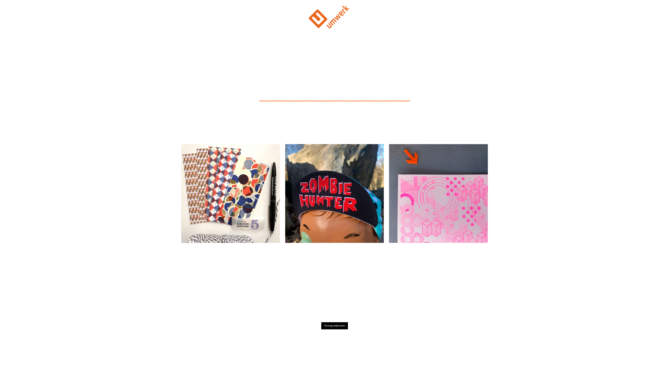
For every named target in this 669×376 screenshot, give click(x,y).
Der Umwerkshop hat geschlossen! (334, 40)
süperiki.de (230, 263)
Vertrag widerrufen (334, 325)
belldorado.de (334, 263)
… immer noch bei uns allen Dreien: (438, 252)
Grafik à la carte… (438, 139)
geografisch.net (438, 263)
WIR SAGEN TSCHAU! (334, 311)
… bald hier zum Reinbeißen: (230, 252)
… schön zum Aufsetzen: (334, 252)
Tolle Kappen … (334, 139)
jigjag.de (438, 278)
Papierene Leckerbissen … (230, 139)
